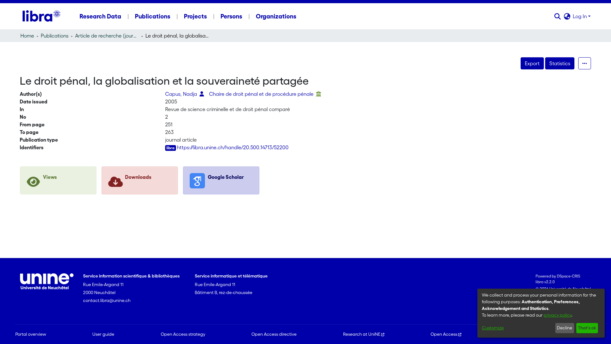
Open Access (444, 334)
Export (532, 63)
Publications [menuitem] (152, 16)
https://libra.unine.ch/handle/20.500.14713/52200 (233, 147)
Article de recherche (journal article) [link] (107, 36)
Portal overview (30, 334)
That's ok (587, 327)
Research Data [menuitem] (100, 16)
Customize (493, 327)
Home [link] (27, 36)
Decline (564, 327)
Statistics (559, 63)
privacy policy (558, 315)
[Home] (41, 16)
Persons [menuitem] (231, 16)
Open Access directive (274, 334)
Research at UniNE (361, 334)
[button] (557, 16)
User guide (103, 334)
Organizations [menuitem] (276, 16)
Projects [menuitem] (195, 16)
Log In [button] (580, 16)
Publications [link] (54, 36)
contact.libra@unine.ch (106, 300)
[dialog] (541, 313)
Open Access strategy (183, 334)
